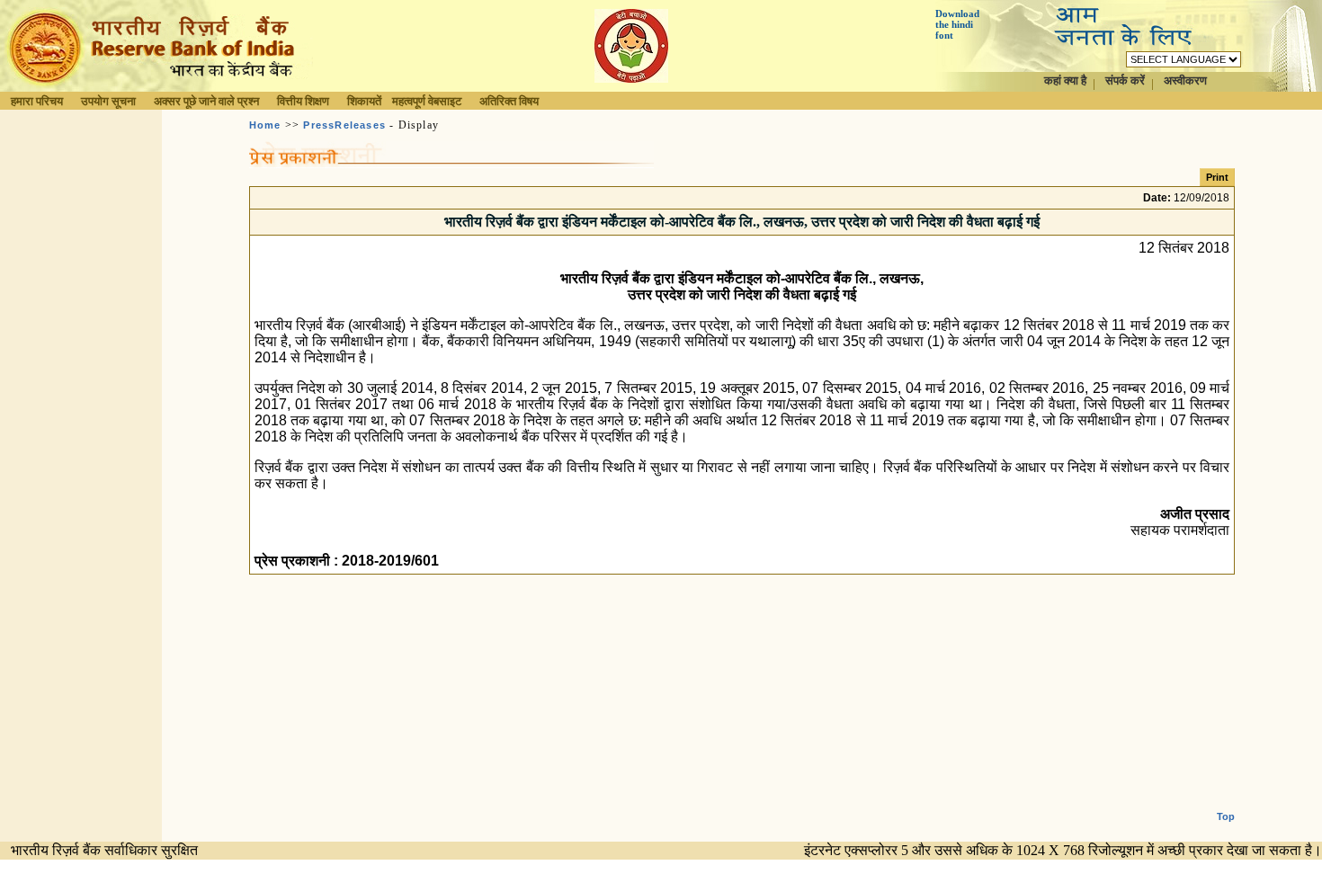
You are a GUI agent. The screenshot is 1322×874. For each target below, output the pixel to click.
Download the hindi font (957, 24)
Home (265, 125)
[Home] (156, 86)
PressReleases (344, 125)
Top (1226, 816)
